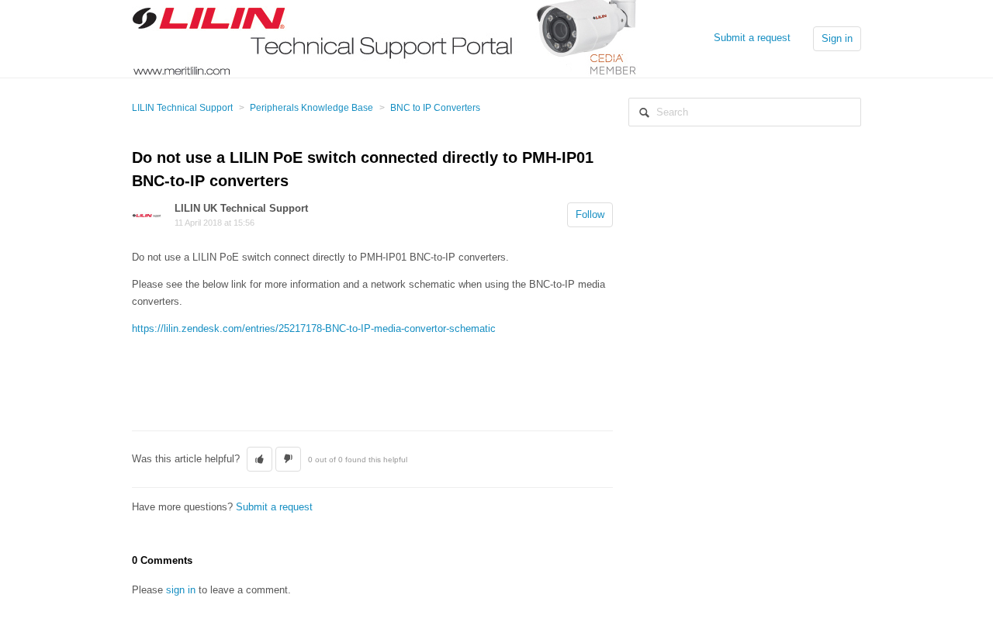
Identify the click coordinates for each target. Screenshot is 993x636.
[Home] (385, 37)
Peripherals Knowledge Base (311, 107)
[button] (259, 459)
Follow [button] (590, 214)
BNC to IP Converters (435, 107)
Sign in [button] (837, 38)
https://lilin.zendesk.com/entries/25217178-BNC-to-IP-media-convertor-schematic (314, 328)
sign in (180, 590)
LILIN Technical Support (182, 107)
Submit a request (752, 37)
